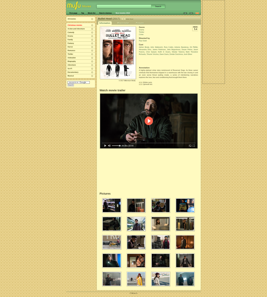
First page (73, 13)
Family (70, 40)
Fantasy (71, 43)
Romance (71, 50)
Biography (72, 61)
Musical (71, 76)
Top (82, 13)
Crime (141, 34)
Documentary (73, 72)
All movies (72, 19)
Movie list (91, 13)
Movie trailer (123, 23)
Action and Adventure (76, 29)
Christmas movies (75, 25)
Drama (70, 36)
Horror (70, 47)
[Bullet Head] (118, 78)
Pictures (140, 23)
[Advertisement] (213, 42)
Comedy (71, 32)
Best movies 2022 (123, 13)
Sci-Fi (70, 69)
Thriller (70, 54)
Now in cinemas (105, 13)
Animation (72, 58)
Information (104, 23)
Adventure (72, 65)
